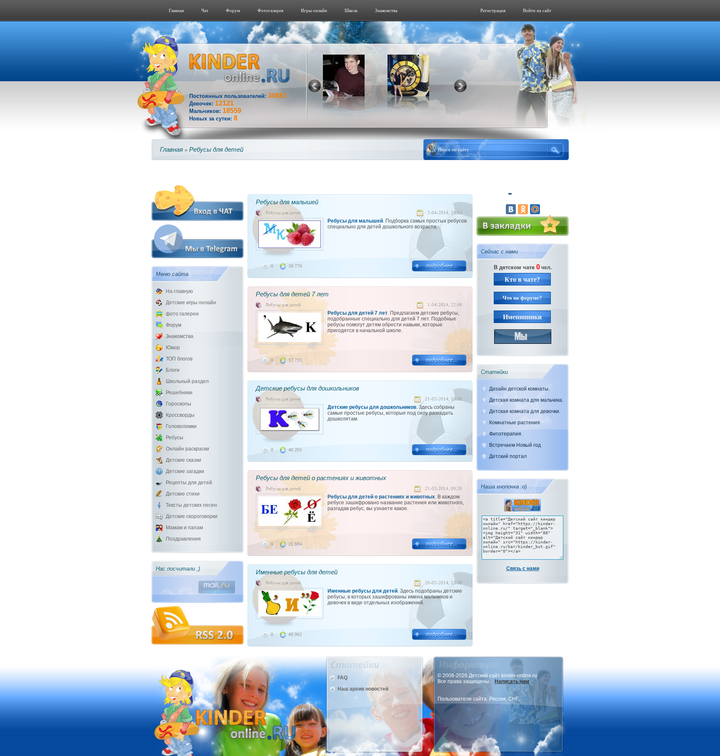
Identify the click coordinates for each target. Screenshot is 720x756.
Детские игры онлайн (191, 302)
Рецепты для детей (189, 483)
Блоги (173, 370)
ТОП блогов (179, 359)
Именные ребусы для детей (297, 572)
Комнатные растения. (515, 423)
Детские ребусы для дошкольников (307, 388)
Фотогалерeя (270, 10)
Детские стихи (183, 494)
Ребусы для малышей (287, 201)
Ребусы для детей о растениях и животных (321, 477)
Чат (204, 10)
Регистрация (492, 10)
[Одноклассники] (523, 209)
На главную (179, 291)
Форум (233, 10)
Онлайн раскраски (187, 449)
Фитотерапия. (505, 434)
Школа (351, 10)
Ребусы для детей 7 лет (292, 294)
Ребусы (174, 438)
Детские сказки (183, 460)
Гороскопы (178, 404)
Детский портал (508, 456)
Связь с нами (522, 568)
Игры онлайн (314, 10)
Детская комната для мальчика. (526, 400)
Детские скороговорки (192, 516)
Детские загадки (185, 471)
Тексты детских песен (191, 505)
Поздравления (183, 539)
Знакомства (386, 10)
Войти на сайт (537, 10)
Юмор (173, 347)
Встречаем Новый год (515, 445)
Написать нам (512, 681)
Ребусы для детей (283, 212)
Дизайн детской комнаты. (519, 389)
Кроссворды (180, 415)
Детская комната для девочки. (524, 411)
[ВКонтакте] (511, 209)
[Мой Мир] (535, 209)
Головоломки (181, 426)
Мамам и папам (184, 528)
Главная (176, 10)
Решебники (179, 393)
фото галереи (182, 314)
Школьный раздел (187, 381)
